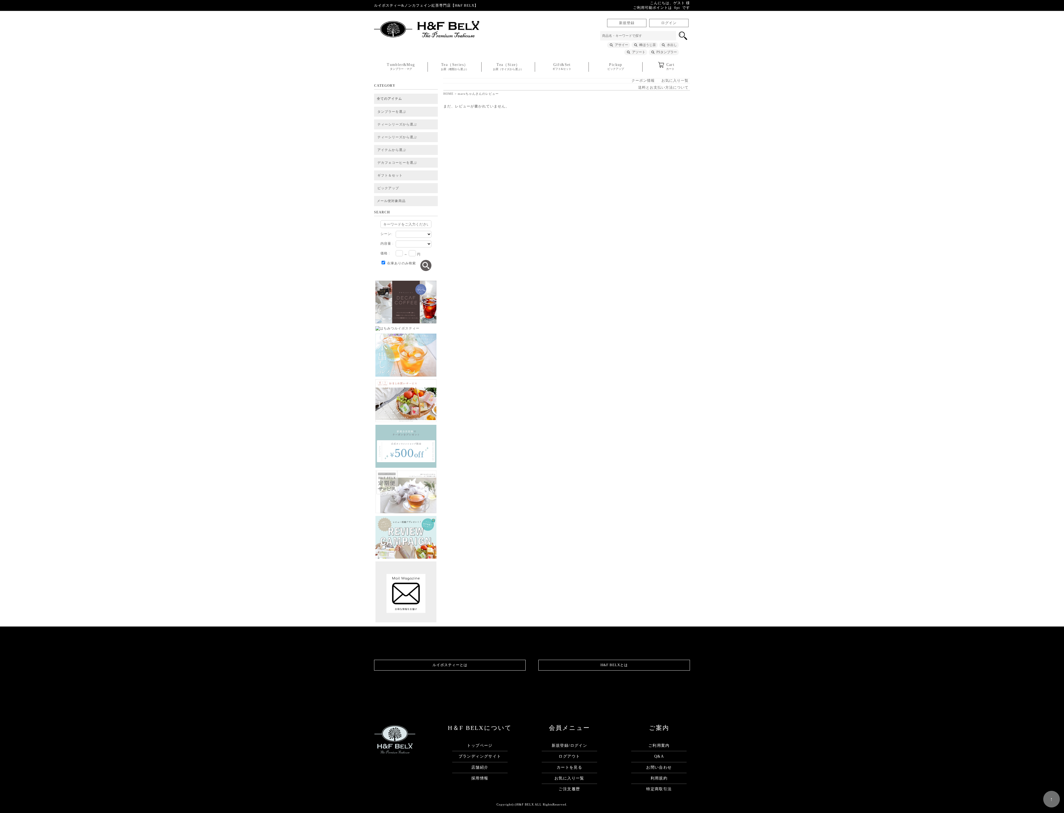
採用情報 (479, 778)
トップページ (479, 745)
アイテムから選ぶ (391, 150)
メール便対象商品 (391, 201)
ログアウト (569, 756)
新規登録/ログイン (569, 745)
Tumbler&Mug (401, 66)
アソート (638, 52)
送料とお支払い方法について (663, 88)
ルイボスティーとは (450, 665)
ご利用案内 (659, 745)
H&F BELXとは (614, 665)
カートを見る (569, 767)
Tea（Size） (508, 67)
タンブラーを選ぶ (391, 112)
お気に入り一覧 (675, 81)
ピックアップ (388, 188)
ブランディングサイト (480, 756)
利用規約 (659, 778)
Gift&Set (562, 66)
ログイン (669, 23)
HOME (448, 93)
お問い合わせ (659, 767)
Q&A (659, 756)
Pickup (615, 66)
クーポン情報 (643, 81)
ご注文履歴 (569, 789)
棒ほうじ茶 (647, 45)
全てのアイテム (389, 99)
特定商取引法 (659, 789)
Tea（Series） (455, 67)
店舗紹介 (479, 767)
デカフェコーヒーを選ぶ (397, 163)
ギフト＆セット (390, 175)
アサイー (621, 45)
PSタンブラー (666, 52)
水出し (672, 45)
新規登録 (627, 23)
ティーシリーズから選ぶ (397, 124)
